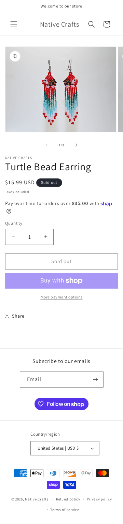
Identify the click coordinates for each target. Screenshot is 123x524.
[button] (13, 24)
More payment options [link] (62, 297)
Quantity (13, 223)
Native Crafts (37, 499)
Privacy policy (99, 499)
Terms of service (64, 509)
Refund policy (68, 499)
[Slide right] (76, 144)
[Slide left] (46, 144)
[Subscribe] (95, 380)
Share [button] (18, 316)
